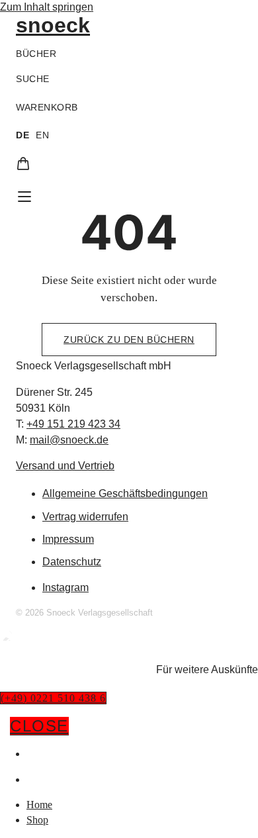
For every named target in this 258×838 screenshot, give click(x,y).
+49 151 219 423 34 (73, 424)
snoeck (53, 25)
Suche (33, 78)
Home (42, 753)
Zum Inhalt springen (46, 7)
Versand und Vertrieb (65, 465)
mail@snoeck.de (69, 439)
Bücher (36, 53)
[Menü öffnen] (24, 196)
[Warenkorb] (23, 163)
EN (42, 135)
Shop (39, 779)
